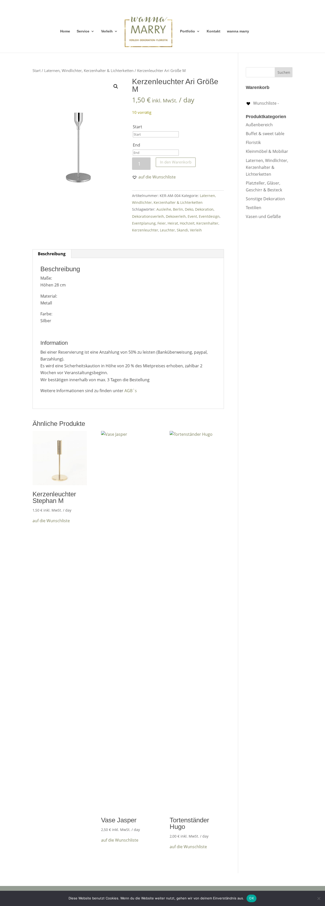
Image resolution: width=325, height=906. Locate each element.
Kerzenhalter (207, 223)
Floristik (253, 142)
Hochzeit (187, 223)
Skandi (182, 230)
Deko (189, 209)
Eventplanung (144, 223)
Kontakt (213, 31)
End (136, 145)
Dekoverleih (176, 216)
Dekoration (204, 209)
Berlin (178, 209)
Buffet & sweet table (265, 133)
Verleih (107, 31)
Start (36, 70)
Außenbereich (259, 125)
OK (251, 898)
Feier (161, 223)
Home (65, 31)
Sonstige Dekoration (265, 199)
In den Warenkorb (175, 162)
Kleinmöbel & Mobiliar (267, 151)
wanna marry (238, 31)
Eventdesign (209, 216)
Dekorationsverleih (148, 216)
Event (192, 216)
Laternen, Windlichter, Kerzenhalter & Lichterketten (89, 70)
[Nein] (318, 898)
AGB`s (130, 390)
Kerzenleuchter (145, 230)
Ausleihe (163, 209)
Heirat (173, 223)
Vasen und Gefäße (263, 216)
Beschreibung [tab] (52, 254)
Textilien (253, 207)
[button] (115, 86)
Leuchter (167, 230)
